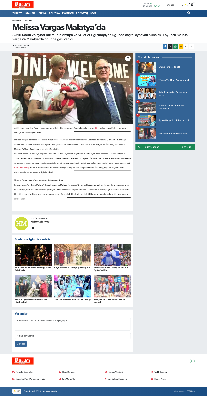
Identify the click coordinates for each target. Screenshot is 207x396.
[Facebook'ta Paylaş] (165, 46)
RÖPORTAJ (82, 13)
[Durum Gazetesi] (23, 5)
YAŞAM (28, 21)
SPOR (93, 13)
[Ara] (189, 13)
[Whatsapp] (192, 361)
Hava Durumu (68, 372)
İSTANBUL (30, 13)
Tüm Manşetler (69, 379)
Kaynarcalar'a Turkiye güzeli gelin (72, 268)
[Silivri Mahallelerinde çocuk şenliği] (72, 286)
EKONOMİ (68, 13)
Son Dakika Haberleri (117, 379)
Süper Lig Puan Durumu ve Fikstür (31, 379)
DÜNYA (42, 13)
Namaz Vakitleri (116, 372)
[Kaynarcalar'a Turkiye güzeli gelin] (72, 254)
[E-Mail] (33, 228)
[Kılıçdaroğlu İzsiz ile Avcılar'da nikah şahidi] (33, 286)
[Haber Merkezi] (21, 223)
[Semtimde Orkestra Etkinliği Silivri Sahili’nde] (33, 254)
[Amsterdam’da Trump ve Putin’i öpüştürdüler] (112, 254)
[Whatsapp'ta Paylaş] (175, 46)
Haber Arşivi (160, 379)
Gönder (21, 344)
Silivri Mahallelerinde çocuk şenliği (72, 299)
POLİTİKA (54, 13)
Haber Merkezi (40, 221)
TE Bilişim (190, 391)
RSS (18, 391)
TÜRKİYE (17, 13)
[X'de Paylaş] (170, 46)
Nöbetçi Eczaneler (24, 372)
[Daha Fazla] (181, 46)
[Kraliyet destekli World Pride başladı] (112, 286)
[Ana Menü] (193, 13)
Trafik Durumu (160, 372)
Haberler (16, 21)
